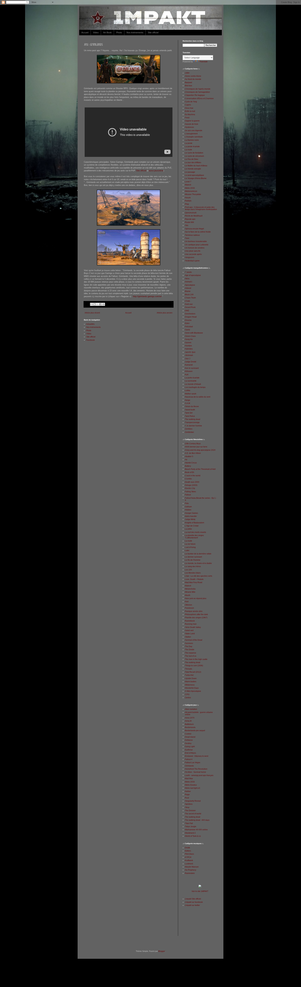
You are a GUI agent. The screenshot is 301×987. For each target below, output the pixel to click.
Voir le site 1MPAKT (200, 891)
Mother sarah (190, 394)
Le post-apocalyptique (194, 175)
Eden (187, 323)
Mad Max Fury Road (193, 582)
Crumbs (188, 479)
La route (188, 150)
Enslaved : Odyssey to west (196, 756)
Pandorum (189, 608)
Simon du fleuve (192, 406)
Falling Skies (190, 492)
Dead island (190, 737)
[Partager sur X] (97, 304)
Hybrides (189, 349)
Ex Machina (190, 114)
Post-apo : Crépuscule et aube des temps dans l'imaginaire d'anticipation (201, 208)
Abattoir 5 (189, 456)
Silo (186, 225)
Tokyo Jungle (190, 826)
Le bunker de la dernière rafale (198, 554)
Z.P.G (187, 694)
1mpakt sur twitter (192, 905)
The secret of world (193, 814)
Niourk (188, 198)
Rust (187, 798)
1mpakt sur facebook (194, 902)
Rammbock (190, 621)
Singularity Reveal (193, 801)
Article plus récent (92, 313)
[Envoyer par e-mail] (91, 304)
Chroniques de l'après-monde (197, 89)
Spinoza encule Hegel (194, 229)
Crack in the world (192, 476)
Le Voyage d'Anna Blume (195, 178)
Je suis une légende (193, 130)
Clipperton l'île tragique (195, 95)
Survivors (189, 643)
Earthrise (189, 750)
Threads (188, 669)
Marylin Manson (192, 867)
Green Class (190, 336)
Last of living (190, 547)
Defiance (189, 740)
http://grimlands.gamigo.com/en (147, 296)
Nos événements (135, 32)
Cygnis (188, 105)
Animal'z (188, 282)
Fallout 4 (188, 759)
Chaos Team (190, 298)
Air (186, 460)
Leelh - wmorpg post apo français (199, 775)
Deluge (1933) (191, 485)
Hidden (188, 510)
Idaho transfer (191, 516)
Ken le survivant (192, 368)
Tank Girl (189, 413)
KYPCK (188, 857)
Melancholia (190, 589)
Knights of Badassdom (194, 523)
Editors (188, 851)
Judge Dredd (190, 362)
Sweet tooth (190, 410)
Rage (187, 794)
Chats (187, 301)
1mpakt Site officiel (193, 899)
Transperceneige (192, 422)
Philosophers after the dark (196, 614)
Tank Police (190, 416)
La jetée (188, 529)
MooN (187, 595)
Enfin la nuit (190, 111)
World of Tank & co (193, 836)
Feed (187, 118)
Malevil (188, 185)
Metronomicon (191, 191)
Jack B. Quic (190, 352)
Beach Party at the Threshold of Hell (200, 469)
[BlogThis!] (94, 304)
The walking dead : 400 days (197, 820)
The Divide (189, 649)
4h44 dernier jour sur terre (196, 447)
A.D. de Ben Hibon (193, 453)
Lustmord (189, 864)
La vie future (190, 544)
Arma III (188, 721)
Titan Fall (189, 823)
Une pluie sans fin (192, 251)
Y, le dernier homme (193, 426)
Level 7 (188, 182)
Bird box (188, 86)
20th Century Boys (193, 444)
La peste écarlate (192, 146)
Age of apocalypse (193, 275)
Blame (187, 291)
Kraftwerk (189, 860)
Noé (187, 601)
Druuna (188, 320)
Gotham (188, 507)
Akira (187, 278)
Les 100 (188, 570)
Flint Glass (189, 854)
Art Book (107, 32)
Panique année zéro (193, 611)
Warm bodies (190, 681)
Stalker (188, 637)
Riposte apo (190, 219)
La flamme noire (192, 140)
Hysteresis (189, 127)
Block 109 (189, 294)
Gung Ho (189, 339)
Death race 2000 (192, 482)
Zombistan (189, 432)
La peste (188, 143)
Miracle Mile (190, 592)
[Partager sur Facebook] (100, 304)
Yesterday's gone (192, 261)
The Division (190, 810)
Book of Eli (189, 472)
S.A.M (187, 403)
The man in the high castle (196, 659)
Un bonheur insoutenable (196, 241)
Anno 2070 (189, 718)
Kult (186, 374)
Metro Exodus (191, 785)
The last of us (190, 656)
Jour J (187, 358)
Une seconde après (193, 254)
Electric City (190, 488)
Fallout (188, 495)
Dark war (189, 304)
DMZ (187, 310)
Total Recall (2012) (193, 672)
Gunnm (188, 342)
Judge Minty (190, 519)
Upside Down (191, 678)
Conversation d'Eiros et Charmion (199, 98)
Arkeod (188, 288)
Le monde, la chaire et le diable (198, 563)
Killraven (189, 371)
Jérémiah (189, 355)
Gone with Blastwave (194, 333)
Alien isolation (191, 709)
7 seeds (188, 272)
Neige (187, 400)
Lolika (187, 390)
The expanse (190, 653)
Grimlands (189, 766)
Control (188, 734)
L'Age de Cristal (191, 526)
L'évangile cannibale (194, 137)
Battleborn (189, 724)
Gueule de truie (191, 124)
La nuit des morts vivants (195, 532)
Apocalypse (190, 285)
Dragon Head (191, 317)
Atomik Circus (191, 463)
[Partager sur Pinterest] (103, 304)
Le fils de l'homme (192, 560)
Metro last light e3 (192, 788)
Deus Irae (189, 108)
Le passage (190, 172)
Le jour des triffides (193, 162)
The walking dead (192, 419)
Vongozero (189, 257)
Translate (204, 62)
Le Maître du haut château (196, 166)
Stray (187, 807)
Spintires (189, 804)
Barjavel (188, 82)
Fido (187, 503)
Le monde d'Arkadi (193, 384)
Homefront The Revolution (196, 769)
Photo (119, 32)
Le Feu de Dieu (191, 159)
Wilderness (190, 685)
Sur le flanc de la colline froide (198, 232)
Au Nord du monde (193, 79)
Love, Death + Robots (194, 579)
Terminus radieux (192, 235)
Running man (191, 624)
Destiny (188, 743)
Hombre (188, 346)
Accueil (84, 32)
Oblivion (188, 605)
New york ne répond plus (195, 598)
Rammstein (190, 873)
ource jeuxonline (156, 170)
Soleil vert (189, 630)
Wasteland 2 (190, 833)
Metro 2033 (190, 188)
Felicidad (189, 326)
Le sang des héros (193, 566)
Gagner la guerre (192, 121)
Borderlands (190, 727)
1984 (187, 73)
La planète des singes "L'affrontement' (194, 536)
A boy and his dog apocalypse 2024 (200, 450)
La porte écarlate (192, 378)
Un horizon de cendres (194, 248)
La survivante (190, 381)
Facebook (90, 340)
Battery (188, 466)
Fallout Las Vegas (192, 762)
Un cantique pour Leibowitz (196, 245)
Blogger (161, 951)
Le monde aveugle (193, 169)
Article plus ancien (164, 313)
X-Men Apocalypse (193, 691)
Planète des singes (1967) (196, 617)
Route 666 (189, 222)
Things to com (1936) (194, 665)
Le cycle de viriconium (194, 156)
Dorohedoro (190, 314)
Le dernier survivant (193, 557)
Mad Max (189, 778)
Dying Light (190, 746)
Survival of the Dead (193, 640)
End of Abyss (190, 753)
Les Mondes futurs (193, 573)
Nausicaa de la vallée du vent (197, 397)
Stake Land (190, 633)
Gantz (187, 330)
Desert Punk (190, 307)
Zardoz (188, 697)
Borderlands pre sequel (195, 730)
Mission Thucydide (193, 194)
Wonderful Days (192, 688)
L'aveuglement (191, 134)
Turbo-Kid (189, 675)
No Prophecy (190, 870)
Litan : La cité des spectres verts (198, 576)
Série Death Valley (193, 627)
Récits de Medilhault (193, 216)
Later (187, 550)
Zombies (188, 429)
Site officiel (153, 32)
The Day (188, 646)
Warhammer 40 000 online (196, 830)
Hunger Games (191, 513)
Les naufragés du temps (195, 387)
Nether (188, 791)
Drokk (187, 848)
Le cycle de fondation (194, 153)
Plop (187, 204)
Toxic (187, 238)
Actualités (90, 324)
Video (96, 32)
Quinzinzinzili (190, 213)
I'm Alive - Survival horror (195, 772)
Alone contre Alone (193, 76)
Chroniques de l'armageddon (197, 92)
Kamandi (189, 365)
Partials (188, 201)
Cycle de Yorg (191, 102)
